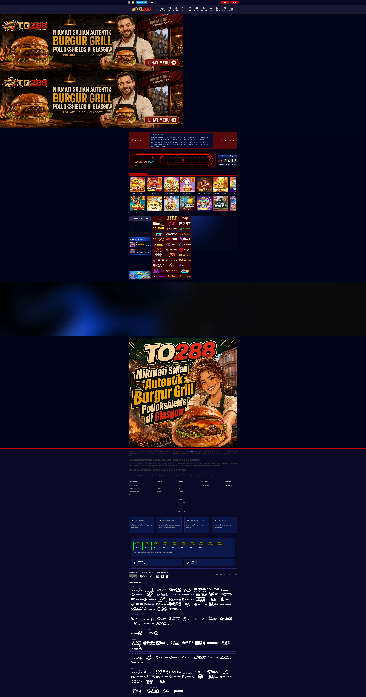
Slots (169, 10)
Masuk (225, 2)
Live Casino (176, 10)
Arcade (211, 10)
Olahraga (197, 10)
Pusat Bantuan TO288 (134, 491)
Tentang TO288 (133, 485)
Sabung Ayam (224, 10)
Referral (159, 491)
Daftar (234, 2)
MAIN (139, 185)
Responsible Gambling (134, 488)
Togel (190, 10)
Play (151, 161)
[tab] (158, 218)
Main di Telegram (142, 2)
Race (183, 10)
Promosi (231, 10)
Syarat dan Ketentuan (134, 494)
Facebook (231, 485)
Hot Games (162, 10)
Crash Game (204, 10)
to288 (207, 485)
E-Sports (218, 10)
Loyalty (159, 488)
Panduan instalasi (258, 312)
